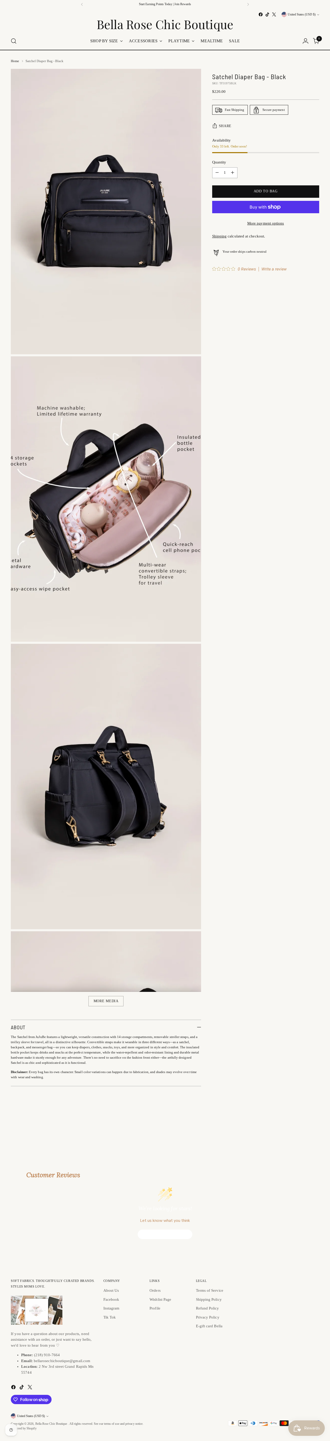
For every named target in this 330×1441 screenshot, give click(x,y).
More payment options (265, 223)
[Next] (248, 4)
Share (225, 126)
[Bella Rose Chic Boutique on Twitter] (274, 14)
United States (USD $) (302, 14)
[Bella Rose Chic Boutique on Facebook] (260, 14)
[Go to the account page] (305, 41)
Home (15, 61)
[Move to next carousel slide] (314, 1125)
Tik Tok (109, 1317)
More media (106, 1001)
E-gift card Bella (209, 1326)
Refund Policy (207, 1308)
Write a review (274, 269)
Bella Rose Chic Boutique (51, 1424)
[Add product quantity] (232, 173)
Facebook (111, 1299)
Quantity (219, 162)
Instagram (111, 1308)
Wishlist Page (160, 1299)
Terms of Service (209, 1290)
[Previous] (82, 4)
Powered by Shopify (23, 1428)
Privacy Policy (207, 1317)
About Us (111, 1290)
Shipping (219, 236)
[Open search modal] (14, 41)
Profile (155, 1308)
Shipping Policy (209, 1299)
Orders (155, 1290)
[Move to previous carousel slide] (303, 1125)
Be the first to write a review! (165, 1234)
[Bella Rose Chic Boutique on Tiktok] (267, 14)
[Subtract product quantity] (217, 173)
